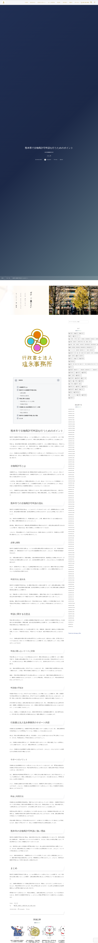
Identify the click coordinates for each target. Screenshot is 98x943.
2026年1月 (70, 424)
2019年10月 (70, 582)
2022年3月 (70, 521)
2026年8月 (70, 409)
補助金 (71, 392)
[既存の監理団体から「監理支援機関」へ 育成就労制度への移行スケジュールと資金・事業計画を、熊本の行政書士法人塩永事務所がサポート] (33, 931)
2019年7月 (70, 588)
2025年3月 (70, 445)
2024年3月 (70, 470)
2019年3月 (70, 596)
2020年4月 (70, 569)
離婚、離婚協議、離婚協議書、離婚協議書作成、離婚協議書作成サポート (82, 347)
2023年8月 (70, 485)
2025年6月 (70, 438)
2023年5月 (70, 491)
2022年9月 (70, 508)
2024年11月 (70, 453)
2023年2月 (70, 497)
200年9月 (70, 626)
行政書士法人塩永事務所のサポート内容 (29, 407)
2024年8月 (70, 459)
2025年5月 (70, 440)
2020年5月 (70, 567)
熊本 (70, 336)
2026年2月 (70, 421)
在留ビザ (71, 358)
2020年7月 (70, 563)
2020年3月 (70, 571)
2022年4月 (70, 518)
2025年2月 (70, 447)
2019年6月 (70, 590)
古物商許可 (72, 397)
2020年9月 (70, 559)
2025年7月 (70, 436)
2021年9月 (70, 533)
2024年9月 (70, 457)
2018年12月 (70, 603)
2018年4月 (70, 620)
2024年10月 (70, 455)
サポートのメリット (25, 410)
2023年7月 (70, 487)
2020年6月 (70, 565)
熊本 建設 (84, 378)
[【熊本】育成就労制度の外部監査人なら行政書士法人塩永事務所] (17, 931)
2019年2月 (70, 599)
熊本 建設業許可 (80, 355)
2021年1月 (70, 550)
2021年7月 (70, 537)
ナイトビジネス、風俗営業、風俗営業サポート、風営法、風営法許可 (82, 350)
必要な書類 (23, 393)
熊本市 (77, 333)
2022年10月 (70, 506)
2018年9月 (70, 609)
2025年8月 (70, 434)
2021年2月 (70, 548)
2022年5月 (70, 516)
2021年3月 (70, 546)
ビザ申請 (71, 383)
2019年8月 (70, 586)
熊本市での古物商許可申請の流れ (28, 390)
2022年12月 (70, 502)
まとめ (21, 418)
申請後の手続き (24, 404)
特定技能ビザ (72, 372)
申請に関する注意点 (24, 398)
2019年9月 (70, 584)
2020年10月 (70, 556)
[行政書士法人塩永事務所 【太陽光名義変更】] (3, 2)
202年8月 (70, 624)
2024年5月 (70, 466)
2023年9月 (70, 483)
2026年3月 (70, 419)
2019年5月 (70, 592)
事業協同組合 (77, 392)
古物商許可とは (23, 387)
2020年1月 (70, 575)
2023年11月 (70, 478)
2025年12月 (70, 426)
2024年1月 (70, 474)
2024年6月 (70, 464)
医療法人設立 (72, 386)
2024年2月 (70, 472)
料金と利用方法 (24, 412)
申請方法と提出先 (24, 395)
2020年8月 (70, 561)
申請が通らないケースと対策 (27, 401)
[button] (58, 380)
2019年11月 (70, 580)
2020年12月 (70, 552)
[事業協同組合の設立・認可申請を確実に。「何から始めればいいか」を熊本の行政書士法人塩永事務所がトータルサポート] (49, 931)
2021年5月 (70, 542)
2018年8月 (70, 611)
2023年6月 (70, 489)
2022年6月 (70, 514)
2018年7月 (70, 613)
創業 (77, 389)
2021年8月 (70, 535)
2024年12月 (70, 451)
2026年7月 (70, 411)
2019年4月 (70, 594)
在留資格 (82, 358)
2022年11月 (70, 504)
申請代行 (78, 372)
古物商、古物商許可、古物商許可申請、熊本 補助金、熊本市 (80, 341)
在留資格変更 (72, 361)
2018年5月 (70, 618)
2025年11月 (70, 428)
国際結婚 (78, 378)
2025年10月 (70, 430)
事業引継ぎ (72, 378)
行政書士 (71, 333)
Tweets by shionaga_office (74, 633)
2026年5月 (70, 415)
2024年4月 (70, 468)
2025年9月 (70, 432)
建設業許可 (85, 386)
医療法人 (78, 386)
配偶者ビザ (79, 375)
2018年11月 (70, 605)
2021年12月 (70, 527)
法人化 (77, 358)
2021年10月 (70, 531)
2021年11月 (70, 529)
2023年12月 (70, 476)
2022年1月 (70, 525)
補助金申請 (72, 389)
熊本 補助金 (72, 375)
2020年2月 (70, 573)
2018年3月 (70, 622)
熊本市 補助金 (78, 383)
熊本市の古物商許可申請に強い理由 (28, 415)
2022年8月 (70, 510)
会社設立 (82, 333)
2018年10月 (70, 607)
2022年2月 (70, 523)
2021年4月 (70, 544)
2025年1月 (70, 449)
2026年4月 (70, 417)
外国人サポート (77, 336)
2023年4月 (70, 493)
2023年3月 (70, 495)
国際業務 (84, 372)
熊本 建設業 (72, 355)
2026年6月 (70, 413)
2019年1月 (70, 601)
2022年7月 (70, 512)
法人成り (82, 389)
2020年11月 (70, 554)
